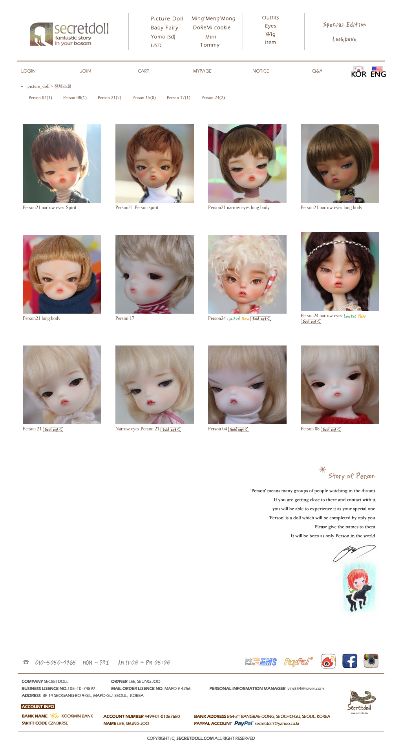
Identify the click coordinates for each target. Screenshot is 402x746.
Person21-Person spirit (136, 207)
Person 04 (217, 429)
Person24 (217, 318)
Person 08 (310, 429)
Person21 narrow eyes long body (239, 207)
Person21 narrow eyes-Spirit (49, 207)
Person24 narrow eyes (321, 315)
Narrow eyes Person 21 (137, 429)
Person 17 (124, 318)
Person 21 (32, 429)
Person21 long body (41, 318)
